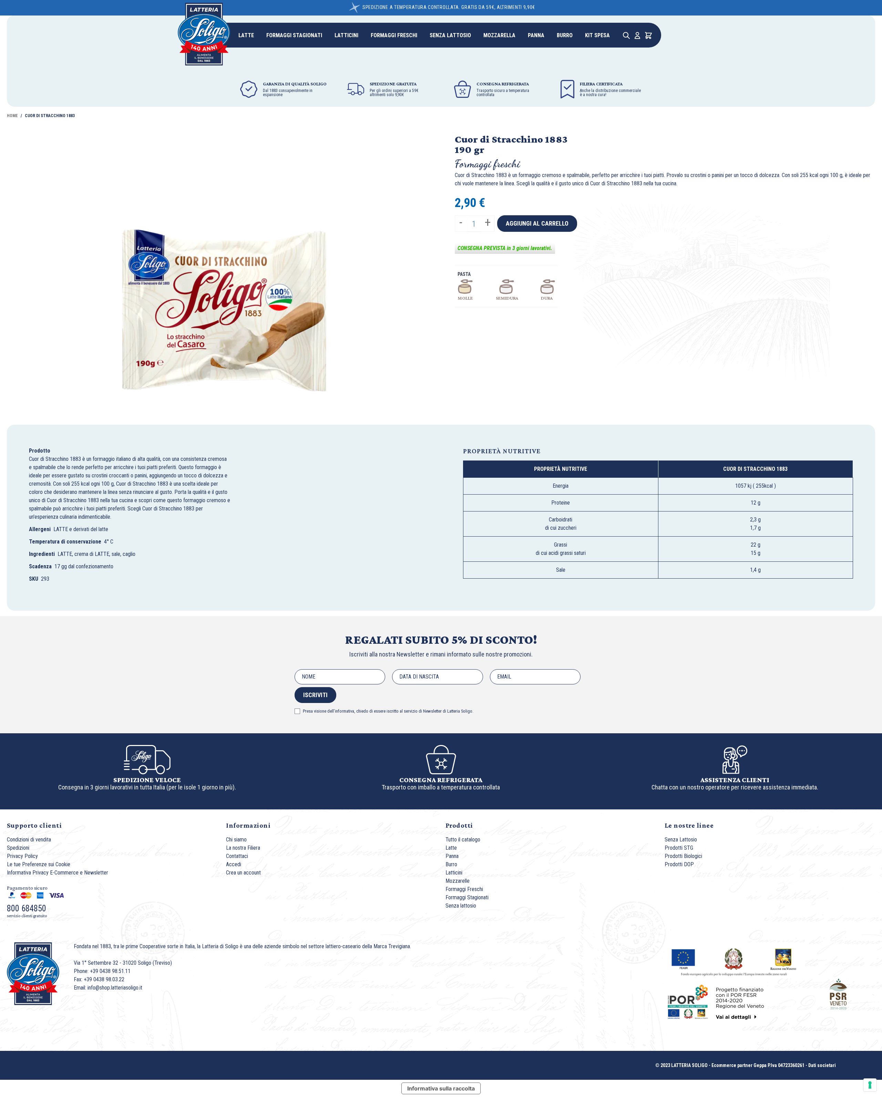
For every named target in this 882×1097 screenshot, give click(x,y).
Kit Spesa (597, 35)
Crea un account (243, 872)
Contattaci (237, 856)
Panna (536, 35)
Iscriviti (315, 694)
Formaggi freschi (394, 35)
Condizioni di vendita (29, 839)
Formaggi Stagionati (294, 35)
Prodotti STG (679, 848)
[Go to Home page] (204, 34)
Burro (565, 35)
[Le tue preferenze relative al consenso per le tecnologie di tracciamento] (869, 1084)
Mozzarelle (457, 881)
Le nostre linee (689, 825)
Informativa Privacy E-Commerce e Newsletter (57, 872)
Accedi (233, 864)
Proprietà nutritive (502, 451)
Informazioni (248, 825)
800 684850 (26, 908)
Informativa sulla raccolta (441, 1088)
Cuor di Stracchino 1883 (50, 115)
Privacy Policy (22, 856)
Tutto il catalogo (462, 839)
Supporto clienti (34, 825)
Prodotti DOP (679, 864)
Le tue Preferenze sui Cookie (38, 864)
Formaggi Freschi (464, 889)
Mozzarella (499, 35)
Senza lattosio (450, 35)
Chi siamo (236, 839)
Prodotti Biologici (683, 856)
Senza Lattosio (681, 839)
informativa (344, 711)
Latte (246, 35)
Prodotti (459, 825)
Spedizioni (18, 848)
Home (12, 115)
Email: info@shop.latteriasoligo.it (108, 987)
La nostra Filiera (243, 848)
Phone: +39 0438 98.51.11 (102, 971)
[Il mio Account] (637, 35)
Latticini (346, 35)
